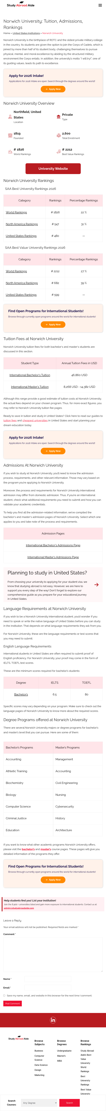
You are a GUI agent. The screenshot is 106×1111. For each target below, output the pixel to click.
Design (38, 1070)
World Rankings (16, 212)
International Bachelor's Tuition (30, 375)
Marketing (39, 1075)
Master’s (61, 1056)
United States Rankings (21, 236)
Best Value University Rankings (86, 1093)
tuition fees (10, 420)
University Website (53, 169)
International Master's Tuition (30, 386)
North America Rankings (22, 224)
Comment (9, 934)
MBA (59, 1061)
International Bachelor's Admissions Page (53, 545)
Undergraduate (64, 1050)
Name (7, 979)
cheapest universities (35, 420)
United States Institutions (26, 33)
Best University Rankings (85, 1080)
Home (6, 33)
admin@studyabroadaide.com (19, 908)
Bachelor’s (21, 694)
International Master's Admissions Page (53, 557)
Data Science (41, 1065)
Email (7, 987)
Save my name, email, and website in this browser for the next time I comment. (49, 995)
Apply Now (55, 89)
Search (69, 1103)
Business (39, 1050)
